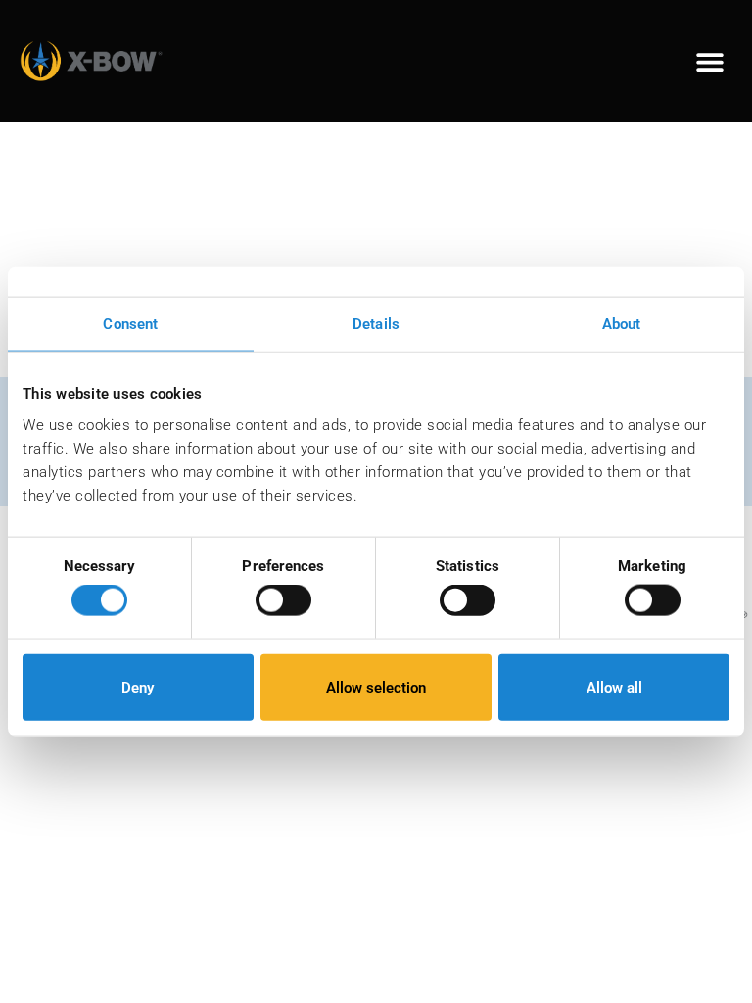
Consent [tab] (130, 324)
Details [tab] (376, 324)
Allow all (614, 686)
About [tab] (621, 324)
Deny (137, 686)
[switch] (283, 600)
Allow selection (376, 686)
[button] (710, 61)
